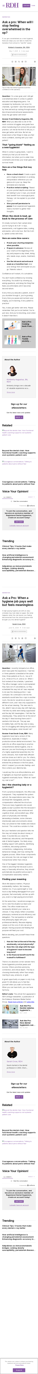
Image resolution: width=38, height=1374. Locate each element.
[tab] (7, 497)
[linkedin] (16, 62)
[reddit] (22, 62)
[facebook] (12, 62)
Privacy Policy (19, 1365)
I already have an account (19, 525)
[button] (3, 5)
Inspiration (6, 17)
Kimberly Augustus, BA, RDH (19, 47)
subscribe (30, 1002)
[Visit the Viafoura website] (31, 505)
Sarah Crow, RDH (19, 624)
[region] (19, 501)
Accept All (19, 1370)
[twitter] (19, 62)
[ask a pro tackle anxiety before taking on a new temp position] (12, 339)
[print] (35, 62)
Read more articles (15, 1002)
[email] (26, 62)
